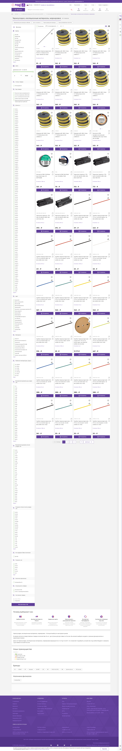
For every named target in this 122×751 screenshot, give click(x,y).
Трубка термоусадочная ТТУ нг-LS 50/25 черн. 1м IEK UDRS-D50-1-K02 (43, 340)
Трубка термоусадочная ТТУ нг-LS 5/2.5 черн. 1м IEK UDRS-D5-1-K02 (62, 340)
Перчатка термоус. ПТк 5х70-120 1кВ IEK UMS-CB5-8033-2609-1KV (81, 176)
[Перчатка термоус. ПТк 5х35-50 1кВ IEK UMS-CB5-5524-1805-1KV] (101, 160)
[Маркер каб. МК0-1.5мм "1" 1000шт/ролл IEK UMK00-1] (101, 78)
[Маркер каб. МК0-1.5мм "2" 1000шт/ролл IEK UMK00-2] (82, 78)
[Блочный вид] (105, 26)
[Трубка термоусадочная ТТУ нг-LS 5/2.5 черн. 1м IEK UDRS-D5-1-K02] (63, 325)
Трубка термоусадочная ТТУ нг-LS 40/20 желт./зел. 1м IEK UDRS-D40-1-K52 (100, 340)
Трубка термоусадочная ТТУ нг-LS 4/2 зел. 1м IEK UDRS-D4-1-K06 (62, 422)
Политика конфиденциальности (101, 743)
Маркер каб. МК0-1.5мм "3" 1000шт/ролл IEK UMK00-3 (62, 94)
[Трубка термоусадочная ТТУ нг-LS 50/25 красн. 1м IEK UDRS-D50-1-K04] (101, 284)
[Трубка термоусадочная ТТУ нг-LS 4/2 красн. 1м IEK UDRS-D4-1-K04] (101, 407)
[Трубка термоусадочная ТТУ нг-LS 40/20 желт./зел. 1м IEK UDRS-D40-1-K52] (101, 325)
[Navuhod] (58, 745)
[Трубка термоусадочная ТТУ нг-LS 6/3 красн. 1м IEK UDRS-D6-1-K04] (63, 243)
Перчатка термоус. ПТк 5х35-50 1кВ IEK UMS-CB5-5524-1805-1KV (100, 176)
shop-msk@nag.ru (50, 5)
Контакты (15, 708)
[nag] (71, 745)
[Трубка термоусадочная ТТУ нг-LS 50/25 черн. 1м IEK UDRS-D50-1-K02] (44, 325)
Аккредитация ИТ (17, 720)
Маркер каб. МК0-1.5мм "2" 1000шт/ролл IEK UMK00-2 (80, 94)
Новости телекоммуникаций (69, 704)
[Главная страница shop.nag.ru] (18, 5)
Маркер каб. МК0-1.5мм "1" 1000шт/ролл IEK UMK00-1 (99, 94)
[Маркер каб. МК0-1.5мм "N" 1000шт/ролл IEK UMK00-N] (63, 37)
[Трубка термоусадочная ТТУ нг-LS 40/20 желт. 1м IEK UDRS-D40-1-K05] (82, 366)
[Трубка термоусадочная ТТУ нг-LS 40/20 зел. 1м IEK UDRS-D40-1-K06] (63, 366)
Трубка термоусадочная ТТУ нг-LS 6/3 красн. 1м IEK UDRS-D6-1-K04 (62, 258)
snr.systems (65, 713)
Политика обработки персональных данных (97, 745)
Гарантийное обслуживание (44, 708)
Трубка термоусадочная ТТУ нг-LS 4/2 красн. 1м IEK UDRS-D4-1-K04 (100, 422)
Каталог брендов (17, 716)
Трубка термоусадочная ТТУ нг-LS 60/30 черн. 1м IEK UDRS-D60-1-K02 (43, 258)
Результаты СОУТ (17, 718)
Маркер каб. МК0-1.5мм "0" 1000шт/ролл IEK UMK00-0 (43, 135)
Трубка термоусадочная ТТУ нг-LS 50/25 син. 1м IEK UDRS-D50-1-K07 (43, 299)
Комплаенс (40, 711)
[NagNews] (64, 745)
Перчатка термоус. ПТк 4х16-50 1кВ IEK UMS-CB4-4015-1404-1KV (62, 217)
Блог (71, 5)
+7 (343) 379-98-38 (17, 729)
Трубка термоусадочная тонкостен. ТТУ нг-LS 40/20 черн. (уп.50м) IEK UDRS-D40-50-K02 (81, 341)
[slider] (13, 71)
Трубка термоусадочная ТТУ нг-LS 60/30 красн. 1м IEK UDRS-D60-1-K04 (100, 217)
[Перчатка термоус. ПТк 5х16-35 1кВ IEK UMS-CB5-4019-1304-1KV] (44, 202)
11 (81, 442)
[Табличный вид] (108, 26)
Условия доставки (42, 706)
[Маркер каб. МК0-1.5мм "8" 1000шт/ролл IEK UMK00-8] (82, 119)
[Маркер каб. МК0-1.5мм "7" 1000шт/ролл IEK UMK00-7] (63, 119)
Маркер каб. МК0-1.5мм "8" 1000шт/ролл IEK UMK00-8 (80, 135)
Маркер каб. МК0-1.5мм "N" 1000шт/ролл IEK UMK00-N (62, 52)
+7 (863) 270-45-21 (41, 729)
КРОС (63, 711)
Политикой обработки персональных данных (39, 749)
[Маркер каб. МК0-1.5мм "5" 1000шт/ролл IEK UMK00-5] (101, 37)
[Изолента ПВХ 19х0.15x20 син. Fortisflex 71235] (63, 160)
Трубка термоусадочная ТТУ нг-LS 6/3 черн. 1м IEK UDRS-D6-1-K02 (81, 258)
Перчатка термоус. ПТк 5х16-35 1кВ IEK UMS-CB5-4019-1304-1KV (43, 217)
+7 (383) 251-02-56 (66, 729)
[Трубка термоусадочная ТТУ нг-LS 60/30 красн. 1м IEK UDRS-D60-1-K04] (101, 202)
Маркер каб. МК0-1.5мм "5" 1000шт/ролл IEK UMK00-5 (99, 52)
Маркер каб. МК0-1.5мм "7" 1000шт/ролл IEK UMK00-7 (62, 135)
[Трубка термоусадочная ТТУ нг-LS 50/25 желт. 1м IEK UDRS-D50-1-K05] (82, 284)
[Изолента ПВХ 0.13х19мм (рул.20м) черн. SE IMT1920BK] (44, 160)
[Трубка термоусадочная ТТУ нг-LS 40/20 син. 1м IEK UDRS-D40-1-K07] (44, 366)
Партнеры (15, 713)
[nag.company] (51, 745)
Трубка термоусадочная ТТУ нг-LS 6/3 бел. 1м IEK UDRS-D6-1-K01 (100, 258)
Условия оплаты (41, 704)
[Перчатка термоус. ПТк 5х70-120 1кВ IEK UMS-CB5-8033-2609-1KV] (82, 160)
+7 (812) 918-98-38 (91, 729)
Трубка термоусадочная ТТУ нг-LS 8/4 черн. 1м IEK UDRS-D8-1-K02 (81, 217)
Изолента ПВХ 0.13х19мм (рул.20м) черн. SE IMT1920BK (43, 176)
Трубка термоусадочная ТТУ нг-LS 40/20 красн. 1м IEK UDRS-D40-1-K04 (100, 381)
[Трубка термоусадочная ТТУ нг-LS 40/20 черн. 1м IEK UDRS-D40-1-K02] (44, 407)
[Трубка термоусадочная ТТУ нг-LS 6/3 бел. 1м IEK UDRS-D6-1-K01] (101, 243)
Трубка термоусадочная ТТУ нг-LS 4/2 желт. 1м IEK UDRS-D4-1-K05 (81, 422)
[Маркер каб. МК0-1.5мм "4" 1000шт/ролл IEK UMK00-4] (44, 78)
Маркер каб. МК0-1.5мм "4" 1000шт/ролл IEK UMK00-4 (43, 94)
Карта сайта (40, 713)
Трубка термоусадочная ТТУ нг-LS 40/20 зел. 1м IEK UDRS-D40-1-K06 (62, 381)
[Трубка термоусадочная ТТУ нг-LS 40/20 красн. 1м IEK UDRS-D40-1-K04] (101, 366)
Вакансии (15, 706)
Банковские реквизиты (18, 711)
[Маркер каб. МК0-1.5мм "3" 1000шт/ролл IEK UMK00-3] (63, 78)
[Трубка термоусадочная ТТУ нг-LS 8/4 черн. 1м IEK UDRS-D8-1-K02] (82, 202)
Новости (15, 704)
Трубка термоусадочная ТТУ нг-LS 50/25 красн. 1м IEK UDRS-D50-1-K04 (100, 299)
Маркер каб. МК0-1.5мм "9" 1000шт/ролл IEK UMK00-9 (80, 52)
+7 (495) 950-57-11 (37, 5)
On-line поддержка (42, 701)
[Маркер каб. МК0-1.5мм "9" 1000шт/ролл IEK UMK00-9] (82, 37)
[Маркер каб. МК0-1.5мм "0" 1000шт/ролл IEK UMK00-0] (44, 119)
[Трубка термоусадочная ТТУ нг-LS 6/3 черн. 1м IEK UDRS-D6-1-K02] (82, 243)
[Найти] (71, 10)
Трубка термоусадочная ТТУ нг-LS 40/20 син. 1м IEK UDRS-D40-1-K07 (43, 381)
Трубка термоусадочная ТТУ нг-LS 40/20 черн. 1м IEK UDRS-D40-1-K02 (43, 422)
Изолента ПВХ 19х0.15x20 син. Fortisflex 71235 (62, 175)
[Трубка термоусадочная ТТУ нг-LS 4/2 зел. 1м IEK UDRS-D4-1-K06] (63, 407)
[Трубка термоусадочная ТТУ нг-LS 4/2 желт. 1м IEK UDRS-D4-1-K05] (82, 407)
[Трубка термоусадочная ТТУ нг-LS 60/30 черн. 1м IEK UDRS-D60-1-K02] (44, 243)
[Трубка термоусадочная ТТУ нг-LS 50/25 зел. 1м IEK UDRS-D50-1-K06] (63, 284)
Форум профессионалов (68, 706)
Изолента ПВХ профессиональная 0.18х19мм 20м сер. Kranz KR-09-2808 (100, 136)
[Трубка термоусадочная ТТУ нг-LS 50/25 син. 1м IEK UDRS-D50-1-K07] (44, 284)
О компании (16, 701)
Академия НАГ (65, 708)
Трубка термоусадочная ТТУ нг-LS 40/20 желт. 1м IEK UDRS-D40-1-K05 (81, 381)
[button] (61, 1)
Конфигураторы (66, 716)
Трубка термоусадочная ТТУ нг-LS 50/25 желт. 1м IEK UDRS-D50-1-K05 (81, 299)
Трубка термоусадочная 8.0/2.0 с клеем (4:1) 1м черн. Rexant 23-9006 (43, 52)
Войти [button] (100, 10)
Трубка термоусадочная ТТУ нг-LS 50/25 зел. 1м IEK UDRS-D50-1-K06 (62, 299)
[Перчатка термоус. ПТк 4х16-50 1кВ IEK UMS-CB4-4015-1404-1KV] (63, 202)
